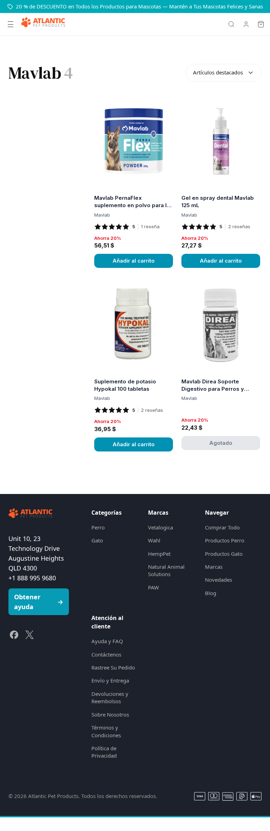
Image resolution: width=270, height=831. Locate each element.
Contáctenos (106, 654)
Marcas (214, 566)
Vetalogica (160, 527)
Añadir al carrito (133, 260)
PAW (153, 587)
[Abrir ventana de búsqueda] (231, 24)
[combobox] (224, 72)
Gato (97, 540)
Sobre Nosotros (110, 714)
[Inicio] (43, 24)
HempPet (159, 553)
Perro (98, 527)
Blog (210, 592)
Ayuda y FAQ (107, 641)
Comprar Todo (222, 527)
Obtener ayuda (38, 602)
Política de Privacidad (104, 752)
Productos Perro (224, 540)
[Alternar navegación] (10, 24)
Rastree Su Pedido (113, 667)
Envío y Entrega (110, 680)
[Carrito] (261, 24)
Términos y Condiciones (106, 731)
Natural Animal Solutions (166, 570)
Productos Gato (224, 553)
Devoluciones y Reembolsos (109, 697)
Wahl (154, 540)
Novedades (218, 579)
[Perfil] (246, 24)
